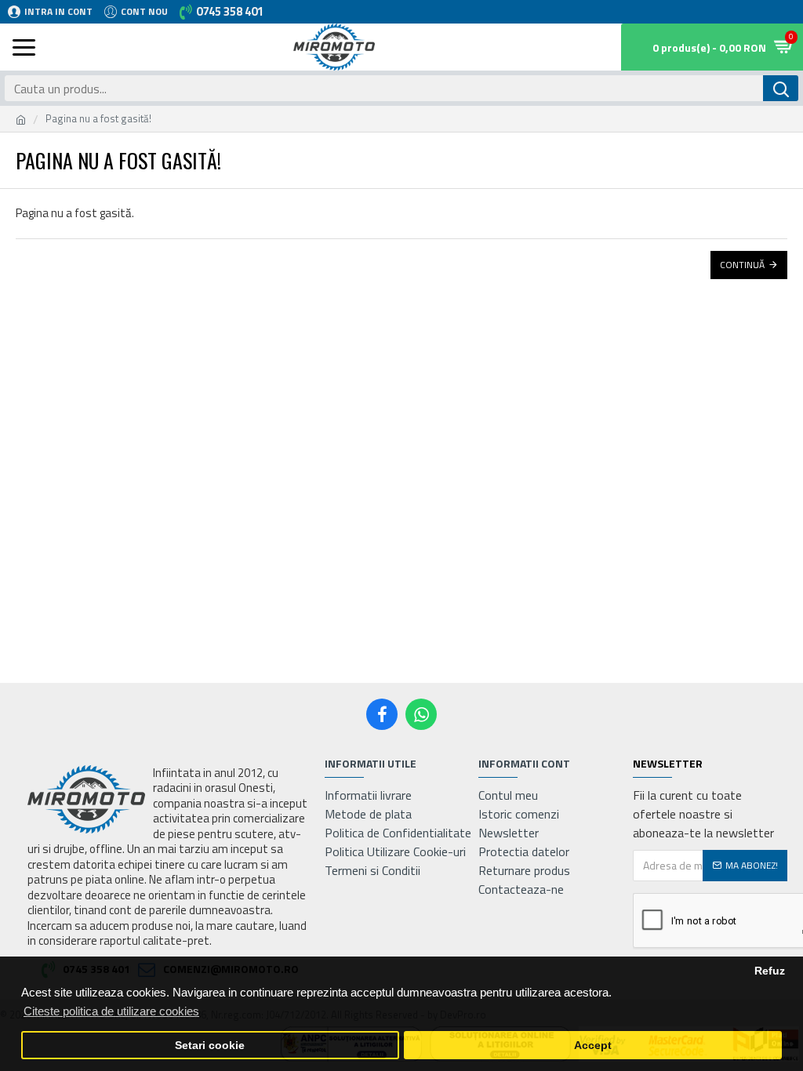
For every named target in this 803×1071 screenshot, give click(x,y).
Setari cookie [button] (210, 1045)
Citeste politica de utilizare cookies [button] (111, 1011)
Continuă (742, 264)
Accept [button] (593, 1045)
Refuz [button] (769, 971)
